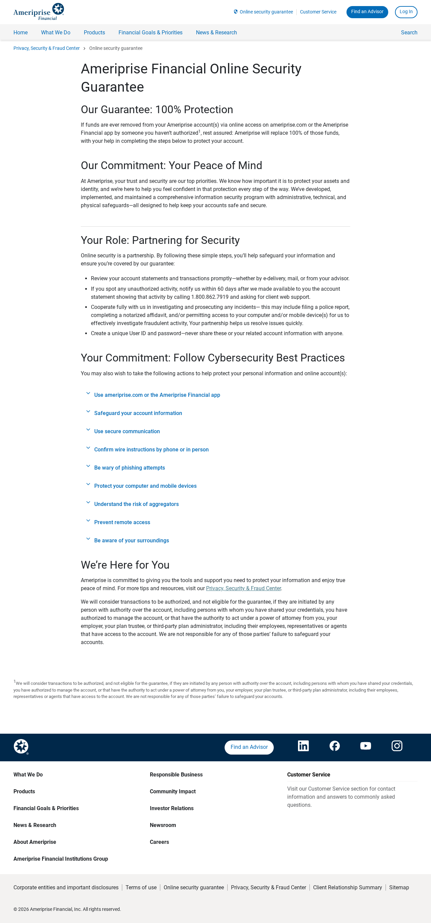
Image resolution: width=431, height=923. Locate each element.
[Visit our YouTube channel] (365, 747)
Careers (159, 842)
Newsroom (163, 825)
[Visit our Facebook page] (334, 747)
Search (409, 32)
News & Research (34, 825)
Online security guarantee (266, 11)
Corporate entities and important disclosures (66, 887)
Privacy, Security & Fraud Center (46, 48)
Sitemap (399, 887)
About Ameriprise (34, 842)
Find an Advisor (367, 11)
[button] (215, 395)
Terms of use (141, 887)
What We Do (28, 774)
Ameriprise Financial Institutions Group (60, 859)
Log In (406, 11)
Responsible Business (176, 774)
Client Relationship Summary (347, 887)
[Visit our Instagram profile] (397, 747)
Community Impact (173, 791)
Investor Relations (172, 808)
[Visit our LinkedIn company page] (303, 747)
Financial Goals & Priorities (46, 808)
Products (24, 791)
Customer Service (318, 11)
